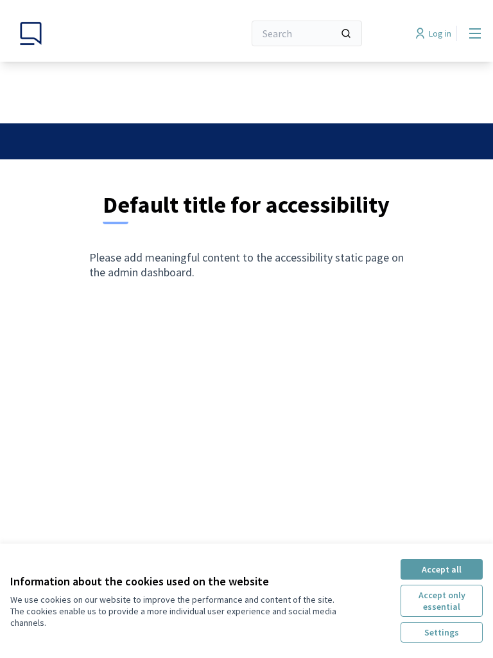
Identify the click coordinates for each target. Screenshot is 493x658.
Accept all (442, 569)
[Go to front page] (95, 33)
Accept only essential (442, 600)
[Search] (346, 33)
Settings (441, 632)
